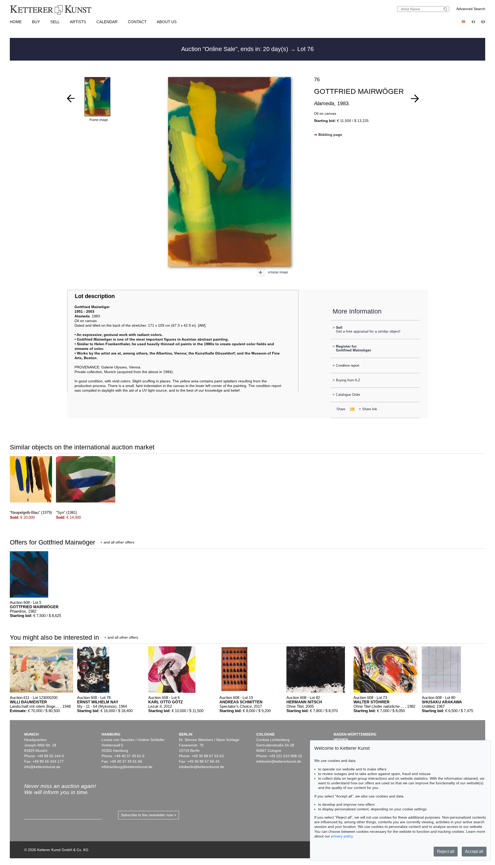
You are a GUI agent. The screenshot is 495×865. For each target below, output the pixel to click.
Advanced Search (470, 9)
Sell (55, 22)
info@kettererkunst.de (42, 767)
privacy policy (342, 836)
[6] (415, 98)
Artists (78, 22)
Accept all (474, 851)
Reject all (445, 851)
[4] (71, 98)
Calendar (107, 22)
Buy (36, 22)
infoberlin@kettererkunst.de (201, 767)
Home (16, 22)
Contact (137, 22)
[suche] (446, 9)
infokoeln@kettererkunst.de (278, 761)
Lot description (95, 296)
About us (167, 22)
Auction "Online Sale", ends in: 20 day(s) (235, 49)
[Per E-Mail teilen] (350, 409)
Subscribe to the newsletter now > (148, 815)
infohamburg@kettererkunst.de (127, 767)
